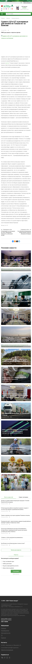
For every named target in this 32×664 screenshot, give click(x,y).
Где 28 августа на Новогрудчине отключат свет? (13, 543)
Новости (8, 18)
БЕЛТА (7, 63)
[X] (17, 241)
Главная (3, 18)
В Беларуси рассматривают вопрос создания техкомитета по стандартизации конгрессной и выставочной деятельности (15, 261)
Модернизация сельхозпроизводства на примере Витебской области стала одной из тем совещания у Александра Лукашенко (15, 395)
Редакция (3, 628)
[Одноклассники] (15, 241)
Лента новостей (8, 497)
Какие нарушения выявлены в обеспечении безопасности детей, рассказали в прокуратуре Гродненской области (15, 431)
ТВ (1, 635)
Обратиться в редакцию (7, 650)
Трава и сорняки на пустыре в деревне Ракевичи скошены (15, 515)
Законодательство (5, 633)
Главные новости (15, 18)
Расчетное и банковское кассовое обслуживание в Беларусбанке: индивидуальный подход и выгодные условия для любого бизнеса (14, 530)
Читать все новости (16, 550)
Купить (24, 7)
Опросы (16, 554)
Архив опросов (16, 573)
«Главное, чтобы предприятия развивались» (15, 321)
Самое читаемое (23, 497)
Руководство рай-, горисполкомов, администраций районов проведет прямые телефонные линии (14, 283)
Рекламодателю (5, 630)
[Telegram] (19, 241)
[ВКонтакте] (13, 241)
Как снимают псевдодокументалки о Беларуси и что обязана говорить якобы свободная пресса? (16, 341)
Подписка (3, 637)
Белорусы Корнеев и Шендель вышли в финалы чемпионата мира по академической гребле (15, 449)
